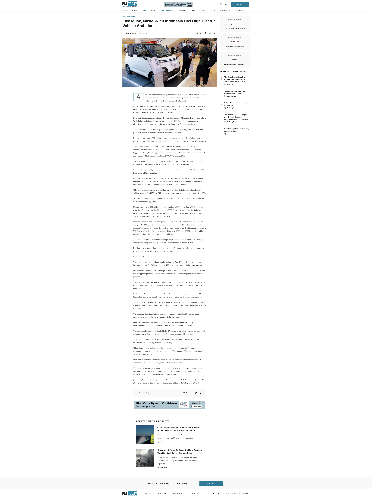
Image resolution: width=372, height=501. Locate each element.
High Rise (182, 14)
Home (125, 14)
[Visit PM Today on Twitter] (213, 490)
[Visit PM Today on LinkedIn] (218, 490)
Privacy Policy (178, 490)
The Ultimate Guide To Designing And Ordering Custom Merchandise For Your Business (236, 117)
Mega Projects (167, 14)
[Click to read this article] (145, 431)
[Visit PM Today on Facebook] (209, 490)
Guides (134, 14)
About (147, 490)
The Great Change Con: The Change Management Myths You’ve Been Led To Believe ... (235, 79)
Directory (239, 14)
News (144, 14)
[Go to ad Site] (178, 6)
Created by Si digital (244, 490)
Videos (212, 14)
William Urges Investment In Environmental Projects (234, 92)
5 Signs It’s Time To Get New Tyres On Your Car (236, 104)
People (153, 14)
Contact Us (194, 490)
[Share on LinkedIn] (214, 33)
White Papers (224, 14)
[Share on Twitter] (210, 33)
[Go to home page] (129, 6)
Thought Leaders (197, 14)
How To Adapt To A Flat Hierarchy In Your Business (236, 130)
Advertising (161, 490)
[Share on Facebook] (205, 33)
